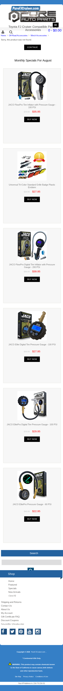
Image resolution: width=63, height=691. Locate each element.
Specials (12, 588)
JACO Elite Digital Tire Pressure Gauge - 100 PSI (32, 344)
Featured (12, 584)
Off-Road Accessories (18, 35)
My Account (6, 613)
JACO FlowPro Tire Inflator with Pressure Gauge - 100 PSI (32, 106)
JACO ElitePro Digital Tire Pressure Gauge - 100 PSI (32, 424)
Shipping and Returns (11, 602)
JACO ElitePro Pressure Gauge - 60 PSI (32, 504)
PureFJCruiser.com (38, 652)
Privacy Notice (28, 676)
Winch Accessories (39, 35)
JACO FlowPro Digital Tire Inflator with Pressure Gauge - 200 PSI (32, 265)
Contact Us (6, 605)
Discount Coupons (10, 620)
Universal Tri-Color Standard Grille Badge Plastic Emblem (32, 186)
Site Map (18, 676)
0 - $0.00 (55, 30)
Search (34, 553)
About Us (5, 609)
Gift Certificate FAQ (10, 616)
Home (3, 35)
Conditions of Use (41, 676)
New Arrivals (14, 592)
